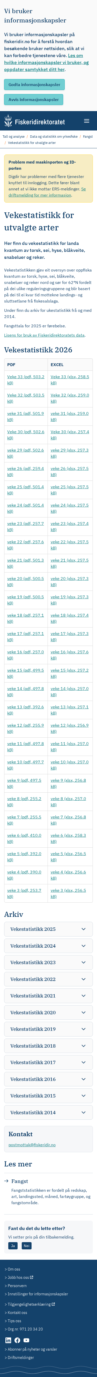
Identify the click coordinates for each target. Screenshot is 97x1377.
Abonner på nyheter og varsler (32, 1349)
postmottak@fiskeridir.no (32, 1144)
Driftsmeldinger (21, 1357)
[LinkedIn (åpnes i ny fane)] (8, 1342)
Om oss (14, 1269)
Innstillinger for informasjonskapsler (38, 1293)
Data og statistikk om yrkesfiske (54, 136)
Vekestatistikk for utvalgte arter (32, 143)
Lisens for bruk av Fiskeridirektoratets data (44, 335)
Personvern (17, 1285)
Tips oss (14, 1320)
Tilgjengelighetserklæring (29, 1304)
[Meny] (87, 120)
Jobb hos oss (18, 1277)
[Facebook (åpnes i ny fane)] (17, 1342)
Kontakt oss (17, 1312)
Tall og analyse (14, 136)
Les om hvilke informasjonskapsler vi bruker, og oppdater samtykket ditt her (46, 62)
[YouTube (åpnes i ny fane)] (26, 1342)
